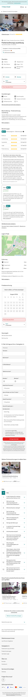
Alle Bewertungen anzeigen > (9, 223)
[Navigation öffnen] (25, 7)
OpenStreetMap (18, 255)
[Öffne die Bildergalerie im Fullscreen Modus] (25, 29)
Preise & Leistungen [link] (6, 651)
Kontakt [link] (4, 661)
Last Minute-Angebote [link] (7, 641)
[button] (22, 15)
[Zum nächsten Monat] (22, 294)
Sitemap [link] (4, 671)
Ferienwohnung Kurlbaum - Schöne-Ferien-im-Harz (9, 597)
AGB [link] (22, 443)
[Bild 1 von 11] (14, 22)
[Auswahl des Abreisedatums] (19, 381)
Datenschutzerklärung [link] (12, 443)
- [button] (24, 253)
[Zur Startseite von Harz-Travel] (6, 7)
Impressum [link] (4, 664)
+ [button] (24, 251)
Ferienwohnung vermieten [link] (8, 648)
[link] (4, 679)
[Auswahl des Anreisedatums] (8, 381)
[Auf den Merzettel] (25, 15)
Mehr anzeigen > (6, 279)
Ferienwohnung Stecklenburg (10, 476)
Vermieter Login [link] (5, 653)
